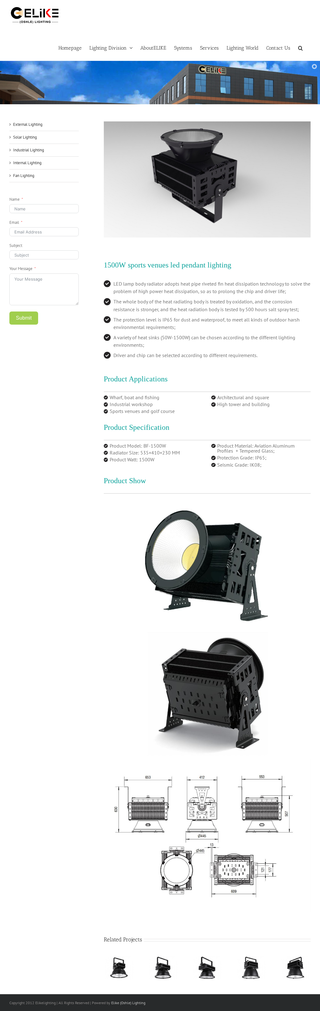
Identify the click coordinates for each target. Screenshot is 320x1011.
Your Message (20, 268)
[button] (300, 47)
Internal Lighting (27, 162)
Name (14, 199)
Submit (24, 318)
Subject (15, 245)
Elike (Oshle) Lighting (128, 1002)
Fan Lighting (23, 175)
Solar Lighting (25, 137)
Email (14, 222)
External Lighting (27, 124)
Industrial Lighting (28, 150)
